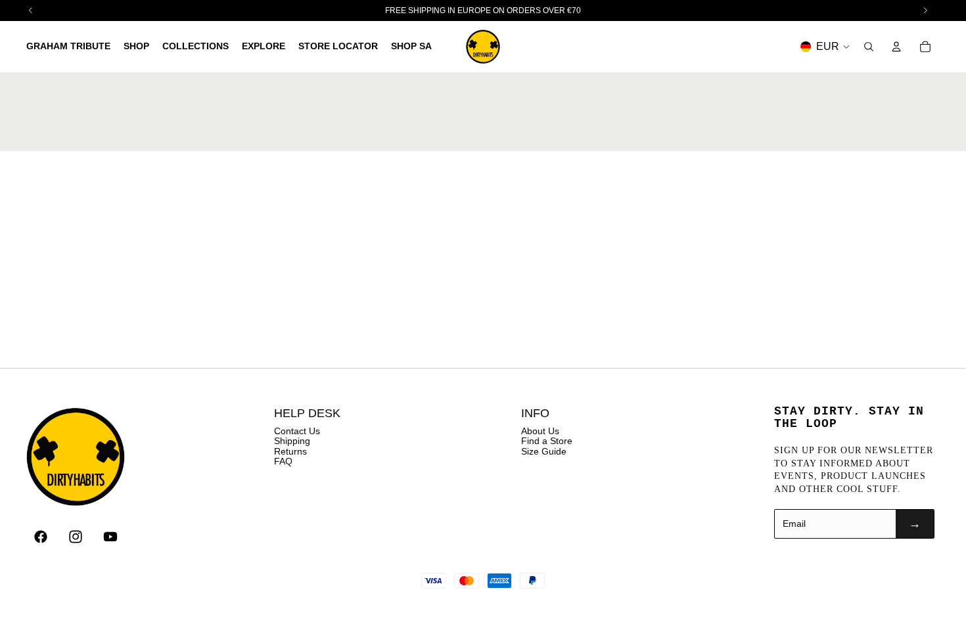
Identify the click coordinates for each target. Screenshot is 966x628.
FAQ (283, 461)
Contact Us (297, 431)
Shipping (292, 441)
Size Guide (543, 451)
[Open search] (868, 46)
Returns (290, 451)
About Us (540, 431)
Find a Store (546, 441)
